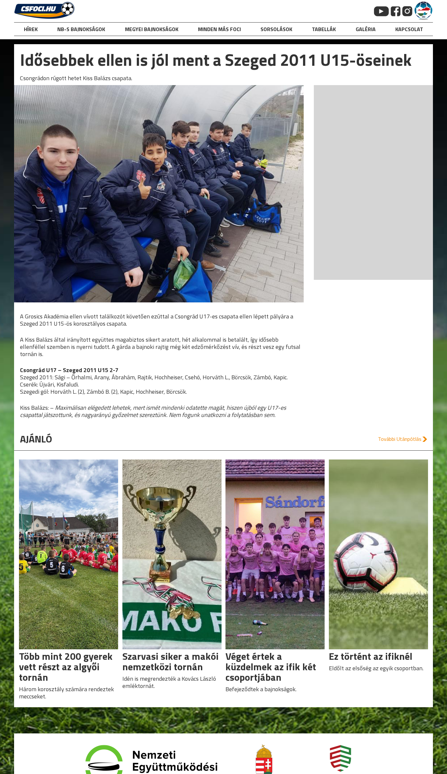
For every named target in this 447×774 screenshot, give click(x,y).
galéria (366, 29)
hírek (31, 29)
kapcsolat (409, 29)
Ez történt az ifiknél (370, 656)
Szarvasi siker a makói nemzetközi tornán (170, 661)
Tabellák (324, 29)
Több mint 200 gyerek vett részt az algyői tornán (66, 667)
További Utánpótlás (399, 439)
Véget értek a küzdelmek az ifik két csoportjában (270, 667)
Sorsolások (276, 29)
